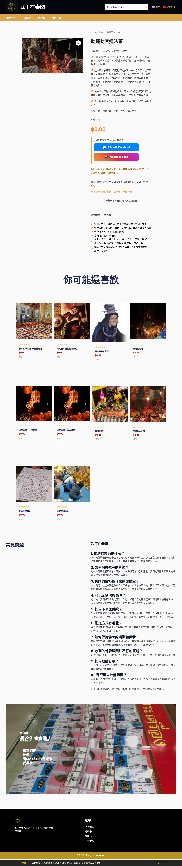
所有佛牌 (89, 826)
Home (94, 32)
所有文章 (89, 841)
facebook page (116, 157)
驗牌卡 (88, 831)
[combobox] (126, 7)
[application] (16, 17)
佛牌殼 (88, 836)
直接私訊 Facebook (116, 147)
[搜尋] (146, 7)
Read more (25, 361)
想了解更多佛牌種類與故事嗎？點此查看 (111, 191)
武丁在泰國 (32, 6)
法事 (101, 32)
